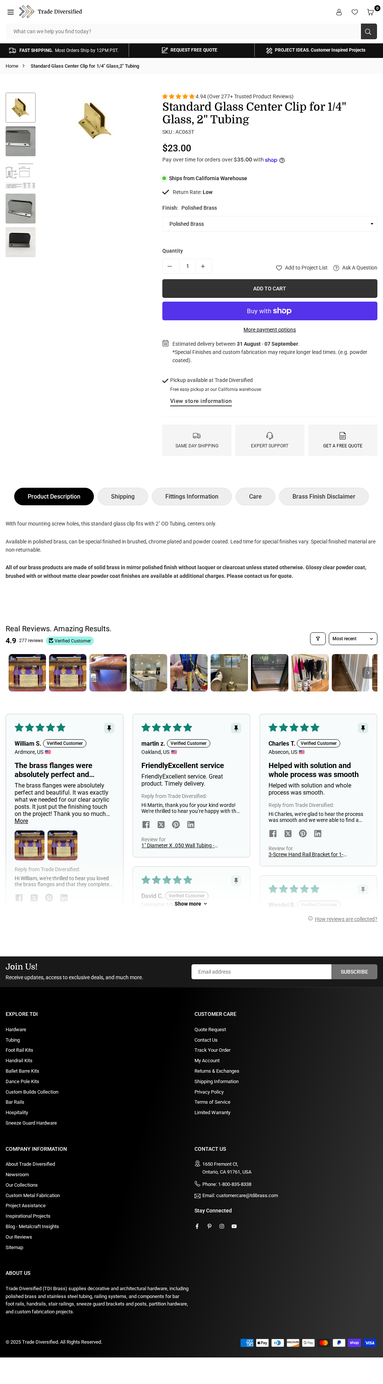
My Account (207, 1060)
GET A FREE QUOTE (342, 446)
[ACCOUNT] (340, 11)
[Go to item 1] (27, 672)
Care (255, 496)
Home (12, 66)
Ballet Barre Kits (22, 1071)
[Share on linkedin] (190, 825)
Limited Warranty (212, 1112)
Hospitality (17, 1112)
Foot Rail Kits (19, 1050)
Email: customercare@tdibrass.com (240, 1195)
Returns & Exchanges (216, 1071)
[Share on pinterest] (175, 825)
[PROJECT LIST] (356, 11)
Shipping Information (216, 1081)
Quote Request (210, 1029)
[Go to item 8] (310, 672)
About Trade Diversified (30, 1164)
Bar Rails (15, 1102)
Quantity (172, 251)
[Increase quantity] (204, 266)
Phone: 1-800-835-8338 (226, 1184)
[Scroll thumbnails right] (368, 673)
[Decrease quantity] (171, 266)
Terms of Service (212, 1102)
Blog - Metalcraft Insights (32, 1226)
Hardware (16, 1029)
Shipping (123, 496)
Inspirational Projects (28, 1216)
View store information (201, 401)
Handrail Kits (19, 1060)
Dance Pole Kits (22, 1081)
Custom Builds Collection (32, 1092)
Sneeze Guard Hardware (31, 1123)
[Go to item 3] (108, 672)
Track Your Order (212, 1050)
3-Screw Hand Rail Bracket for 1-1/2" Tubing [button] (306, 854)
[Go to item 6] (229, 672)
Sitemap (14, 1247)
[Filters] (318, 638)
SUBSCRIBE (354, 972)
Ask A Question (359, 268)
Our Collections (22, 1185)
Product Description (54, 496)
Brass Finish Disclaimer (323, 496)
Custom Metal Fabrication (33, 1195)
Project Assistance (26, 1205)
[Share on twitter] (160, 825)
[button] (11, 11)
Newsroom (17, 1174)
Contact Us (206, 1040)
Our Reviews (19, 1237)
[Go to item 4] (148, 672)
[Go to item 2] (67, 672)
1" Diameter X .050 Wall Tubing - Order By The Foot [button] (177, 845)
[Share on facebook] (145, 825)
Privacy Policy (209, 1092)
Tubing (13, 1040)
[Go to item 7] (269, 672)
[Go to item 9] (350, 672)
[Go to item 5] (189, 672)
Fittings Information (191, 496)
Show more (188, 904)
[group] (95, 121)
